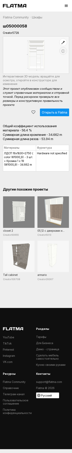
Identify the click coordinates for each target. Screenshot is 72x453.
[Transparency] (63, 51)
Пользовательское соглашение (15, 402)
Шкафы (37, 17)
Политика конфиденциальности (17, 411)
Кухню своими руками (50, 364)
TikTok (7, 343)
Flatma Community (16, 17)
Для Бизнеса (44, 343)
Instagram (9, 355)
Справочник (11, 388)
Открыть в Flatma (54, 112)
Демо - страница (47, 349)
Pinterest (8, 349)
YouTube (8, 337)
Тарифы (41, 337)
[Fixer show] (63, 42)
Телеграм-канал (14, 394)
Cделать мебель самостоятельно (47, 357)
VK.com (7, 361)
